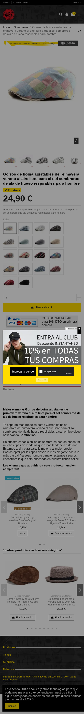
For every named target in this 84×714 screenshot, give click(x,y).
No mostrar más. (72, 328)
